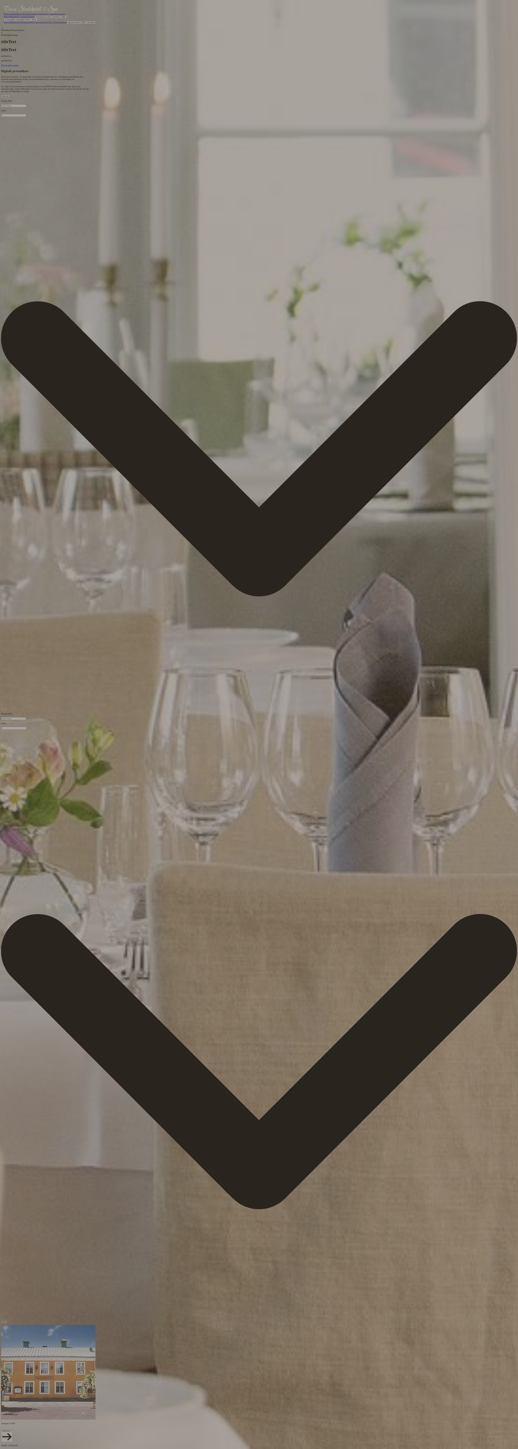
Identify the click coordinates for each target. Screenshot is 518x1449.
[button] (259, 28)
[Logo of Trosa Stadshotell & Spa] (31, 9)
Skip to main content (10, 65)
